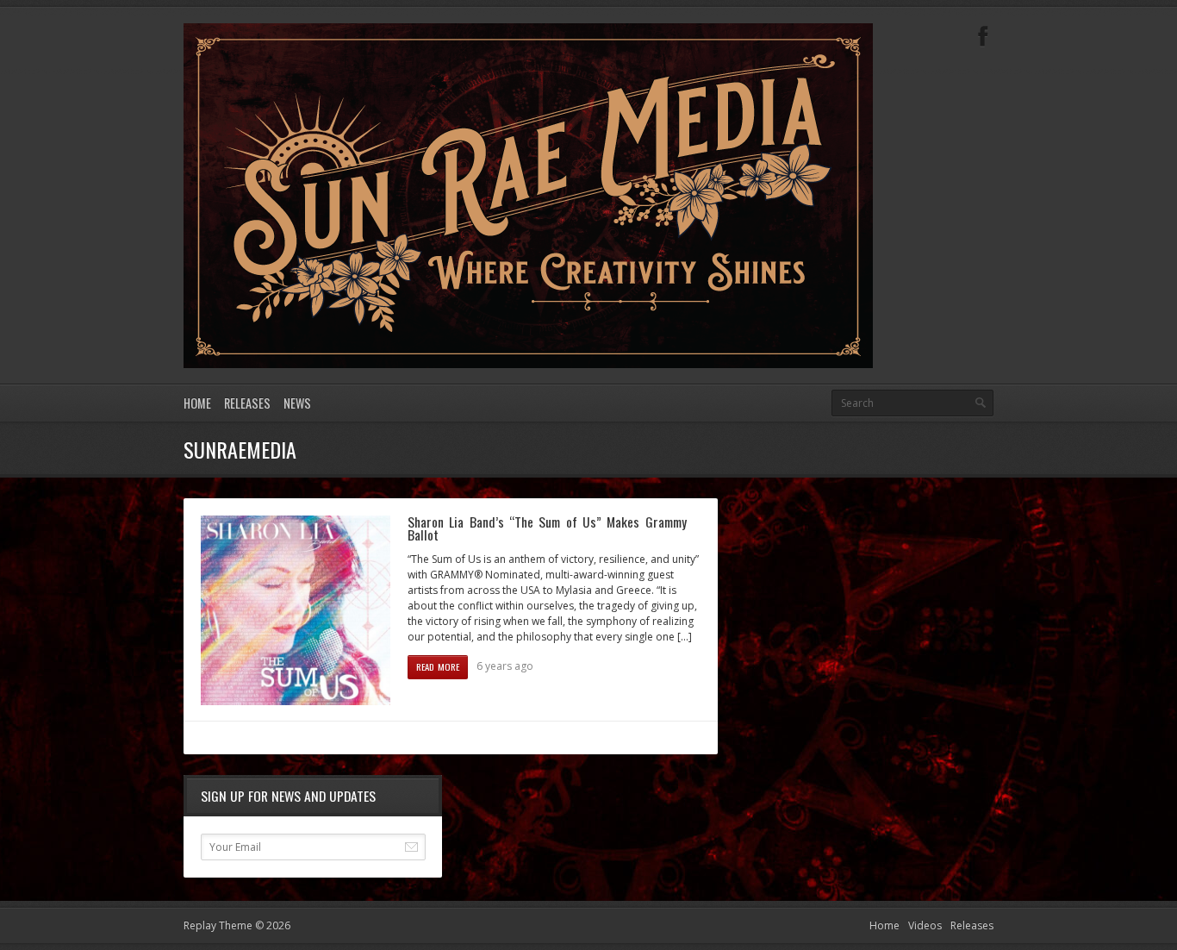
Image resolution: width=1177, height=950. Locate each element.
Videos (925, 925)
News (297, 403)
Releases (247, 403)
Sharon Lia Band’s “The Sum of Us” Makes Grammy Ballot (547, 528)
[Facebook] (983, 36)
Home (197, 403)
